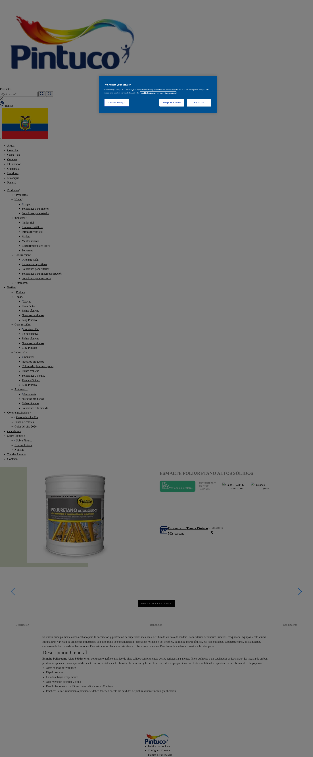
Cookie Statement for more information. (158, 93)
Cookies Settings (116, 103)
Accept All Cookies (171, 103)
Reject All (199, 103)
